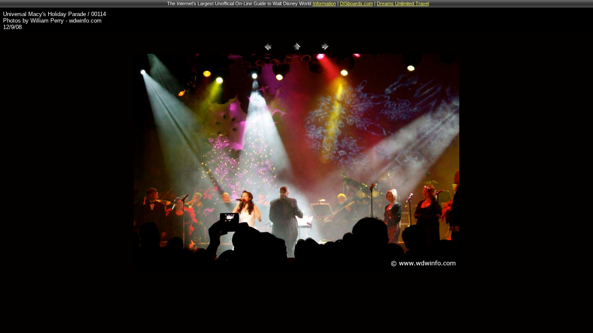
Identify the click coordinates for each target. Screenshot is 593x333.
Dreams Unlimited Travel (403, 3)
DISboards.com (356, 3)
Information (324, 3)
